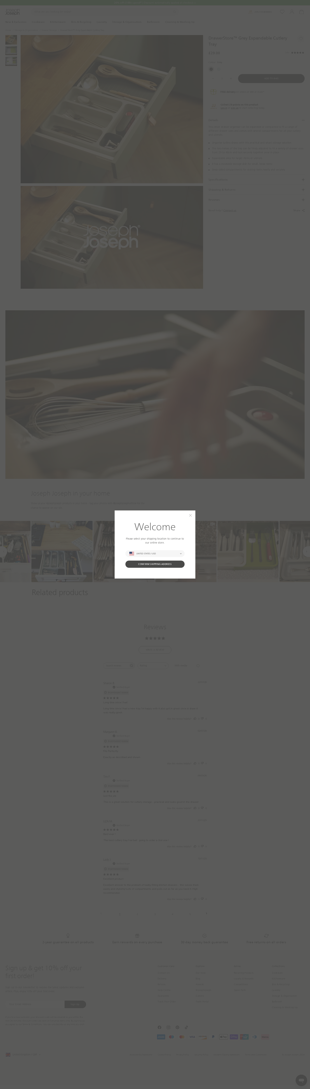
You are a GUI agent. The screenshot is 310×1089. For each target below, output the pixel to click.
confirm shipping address (155, 564)
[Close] (190, 515)
